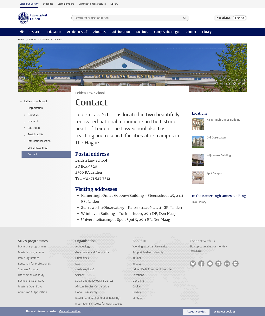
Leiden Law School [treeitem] (35, 101)
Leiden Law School (39, 39)
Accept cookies (196, 311)
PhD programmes (28, 258)
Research (35, 32)
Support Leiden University (147, 252)
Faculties (142, 32)
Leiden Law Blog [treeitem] (38, 148)
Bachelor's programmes (32, 246)
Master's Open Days (30, 286)
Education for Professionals (34, 264)
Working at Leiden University (149, 246)
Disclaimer (138, 281)
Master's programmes (31, 252)
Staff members (66, 3)
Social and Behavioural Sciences (94, 281)
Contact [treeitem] (32, 154)
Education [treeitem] (34, 128)
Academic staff (77, 32)
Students (48, 3)
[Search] (184, 18)
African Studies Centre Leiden (92, 286)
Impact (136, 264)
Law (77, 264)
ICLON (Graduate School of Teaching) (97, 298)
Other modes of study (31, 275)
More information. (70, 311)
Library (114, 3)
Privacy (136, 292)
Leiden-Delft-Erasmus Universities (152, 269)
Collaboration (121, 32)
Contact (137, 298)
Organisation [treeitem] (35, 108)
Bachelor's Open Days (31, 281)
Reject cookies (226, 311)
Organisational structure (92, 3)
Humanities (82, 258)
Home (21, 39)
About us (99, 32)
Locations (138, 275)
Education (54, 32)
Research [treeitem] (33, 121)
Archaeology (82, 246)
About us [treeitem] (33, 115)
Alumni (191, 32)
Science (79, 275)
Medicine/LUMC (84, 269)
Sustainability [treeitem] (35, 134)
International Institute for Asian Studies (98, 304)
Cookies (137, 286)
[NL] (223, 18)
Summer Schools (28, 269)
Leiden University (29, 3)
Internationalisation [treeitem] (39, 141)
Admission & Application (32, 292)
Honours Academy (86, 292)
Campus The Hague (167, 32)
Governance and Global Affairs (93, 252)
